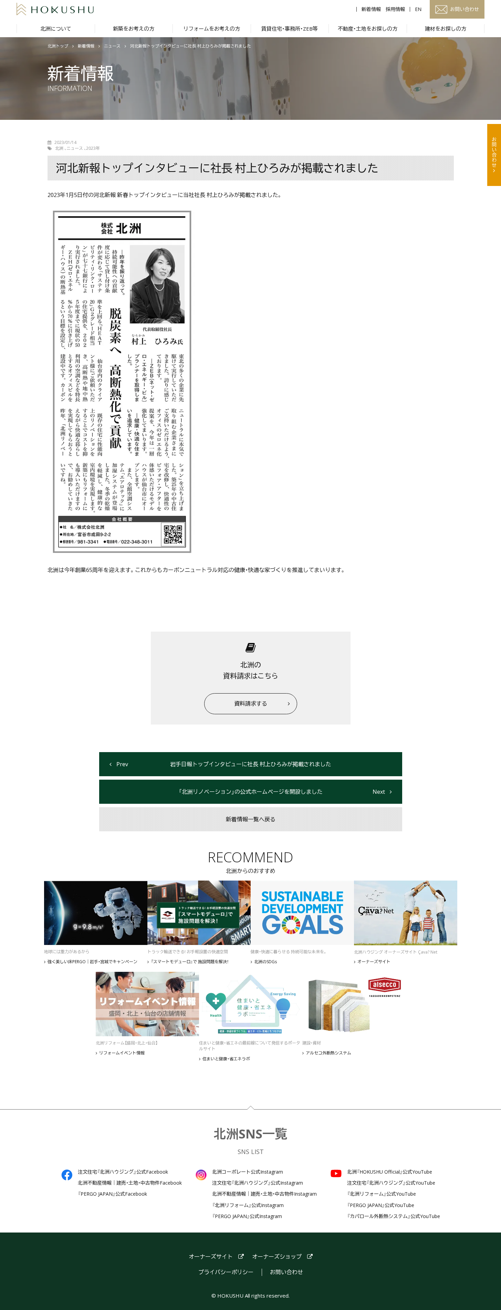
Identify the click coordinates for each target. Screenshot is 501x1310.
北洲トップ (58, 46)
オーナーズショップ (277, 1256)
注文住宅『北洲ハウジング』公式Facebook (123, 1172)
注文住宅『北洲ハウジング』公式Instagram (257, 1183)
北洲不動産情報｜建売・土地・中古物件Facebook (130, 1183)
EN (418, 9)
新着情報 (371, 9)
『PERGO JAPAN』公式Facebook (112, 1194)
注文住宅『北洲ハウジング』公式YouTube (391, 1183)
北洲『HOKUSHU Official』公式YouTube (389, 1172)
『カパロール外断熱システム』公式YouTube (393, 1216)
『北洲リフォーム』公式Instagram (248, 1205)
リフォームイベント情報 (122, 1053)
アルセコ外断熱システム (328, 1053)
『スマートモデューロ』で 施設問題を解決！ (190, 962)
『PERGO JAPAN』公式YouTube (380, 1205)
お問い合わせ (494, 152)
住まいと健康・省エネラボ (226, 1059)
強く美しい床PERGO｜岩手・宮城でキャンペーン (92, 962)
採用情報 (395, 9)
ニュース (112, 46)
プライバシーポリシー (225, 1272)
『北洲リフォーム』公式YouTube (381, 1194)
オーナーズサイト (373, 962)
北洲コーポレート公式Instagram (247, 1172)
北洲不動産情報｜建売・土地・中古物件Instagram (264, 1194)
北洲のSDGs (265, 962)
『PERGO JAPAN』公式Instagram (247, 1216)
